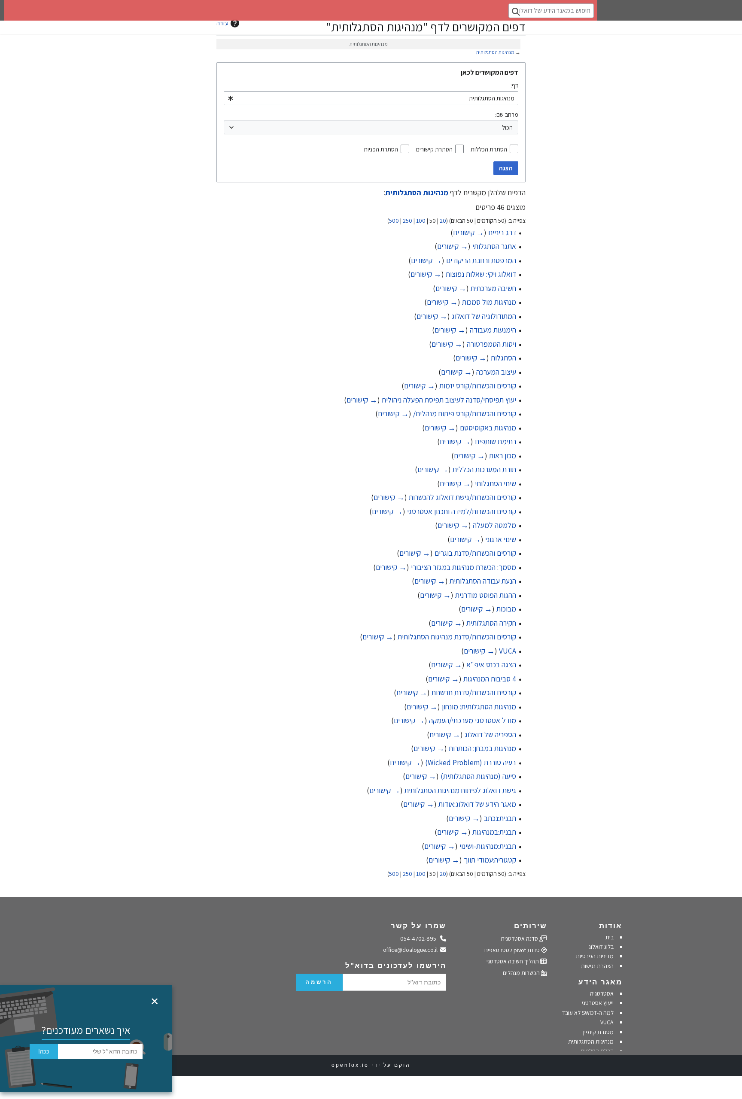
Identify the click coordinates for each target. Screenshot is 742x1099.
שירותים (530, 926)
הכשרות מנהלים (522, 973)
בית (609, 937)
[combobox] (371, 98)
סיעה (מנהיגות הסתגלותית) (478, 776)
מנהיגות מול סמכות (489, 302)
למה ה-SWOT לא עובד (588, 1013)
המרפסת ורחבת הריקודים (481, 260)
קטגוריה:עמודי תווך (490, 860)
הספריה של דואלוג (490, 734)
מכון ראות (502, 455)
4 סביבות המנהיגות (489, 679)
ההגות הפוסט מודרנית (485, 595)
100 (421, 220)
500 (394, 220)
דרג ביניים (502, 232)
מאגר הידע (600, 982)
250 (407, 220)
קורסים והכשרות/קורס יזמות (477, 386)
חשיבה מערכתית (493, 288)
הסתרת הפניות (381, 149)
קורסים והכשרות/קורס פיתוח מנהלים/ (464, 413)
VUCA (507, 651)
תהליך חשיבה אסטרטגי (513, 961)
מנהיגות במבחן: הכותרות (482, 748)
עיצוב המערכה (496, 372)
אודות (610, 926)
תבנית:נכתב (500, 818)
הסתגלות (503, 358)
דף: (514, 85)
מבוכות (506, 609)
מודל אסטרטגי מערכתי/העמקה (472, 720)
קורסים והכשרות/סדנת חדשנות (474, 692)
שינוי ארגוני (500, 539)
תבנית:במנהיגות (494, 832)
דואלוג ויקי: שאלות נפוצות (481, 274)
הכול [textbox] (507, 127)
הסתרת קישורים (434, 149)
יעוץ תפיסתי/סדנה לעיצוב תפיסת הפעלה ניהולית (449, 400)
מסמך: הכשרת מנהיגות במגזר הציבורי (463, 567)
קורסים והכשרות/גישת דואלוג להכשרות (462, 497)
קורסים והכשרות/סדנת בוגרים (475, 553)
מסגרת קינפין (598, 1032)
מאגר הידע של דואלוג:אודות (477, 804)
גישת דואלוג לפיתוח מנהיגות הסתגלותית (460, 790)
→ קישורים (468, 232)
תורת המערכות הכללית (484, 469)
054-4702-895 (420, 938)
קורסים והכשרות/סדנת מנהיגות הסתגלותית (457, 637)
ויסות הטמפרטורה (491, 344)
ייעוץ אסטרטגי (598, 1003)
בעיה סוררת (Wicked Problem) (470, 762)
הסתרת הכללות (489, 149)
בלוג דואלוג (601, 947)
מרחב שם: (506, 114)
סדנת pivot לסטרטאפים (512, 950)
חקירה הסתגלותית (491, 623)
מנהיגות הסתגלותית (495, 52)
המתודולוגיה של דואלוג (484, 316)
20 (443, 220)
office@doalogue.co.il (412, 950)
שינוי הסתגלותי (495, 483)
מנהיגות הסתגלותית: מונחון (479, 706)
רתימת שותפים (495, 441)
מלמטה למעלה (494, 525)
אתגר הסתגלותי (494, 246)
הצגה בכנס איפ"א (491, 664)
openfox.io (350, 1065)
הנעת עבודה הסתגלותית (483, 581)
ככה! (43, 1051)
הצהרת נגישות (597, 966)
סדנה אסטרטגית (520, 938)
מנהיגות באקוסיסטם (488, 428)
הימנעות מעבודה (493, 330)
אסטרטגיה (602, 993)
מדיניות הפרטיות (594, 956)
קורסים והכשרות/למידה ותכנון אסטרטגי (461, 511)
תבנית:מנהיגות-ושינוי (487, 846)
